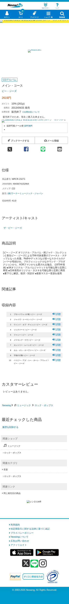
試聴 (58, 314)
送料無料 (28, 126)
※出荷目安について (31, 112)
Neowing (6, 405)
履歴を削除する (10, 427)
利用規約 (15, 524)
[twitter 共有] (10, 148)
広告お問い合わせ (20, 541)
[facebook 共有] (26, 148)
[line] (34, 564)
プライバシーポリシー (22, 533)
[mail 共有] (59, 148)
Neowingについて (19, 536)
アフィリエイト (19, 545)
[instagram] (43, 563)
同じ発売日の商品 (12, 493)
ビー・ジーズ (9, 91)
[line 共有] (42, 148)
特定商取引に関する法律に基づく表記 (30, 528)
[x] (26, 563)
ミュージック (24, 405)
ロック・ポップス (44, 405)
